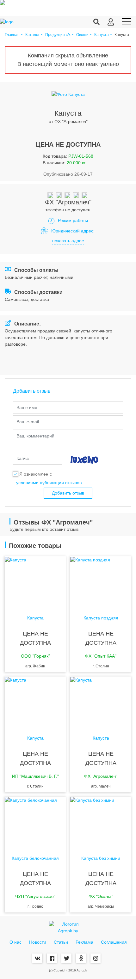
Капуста (101, 35)
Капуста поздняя (100, 618)
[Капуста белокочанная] (35, 822)
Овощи (82, 35)
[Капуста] (35, 581)
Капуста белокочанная (35, 858)
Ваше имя (26, 407)
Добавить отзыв (68, 492)
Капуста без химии (100, 858)
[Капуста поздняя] (100, 581)
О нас (15, 942)
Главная (12, 35)
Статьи (61, 942)
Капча (22, 458)
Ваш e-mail (27, 421)
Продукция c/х (58, 35)
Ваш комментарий (35, 435)
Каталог (32, 35)
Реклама (84, 942)
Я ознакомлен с (35, 474)
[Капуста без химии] (100, 822)
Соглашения (114, 942)
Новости (37, 942)
